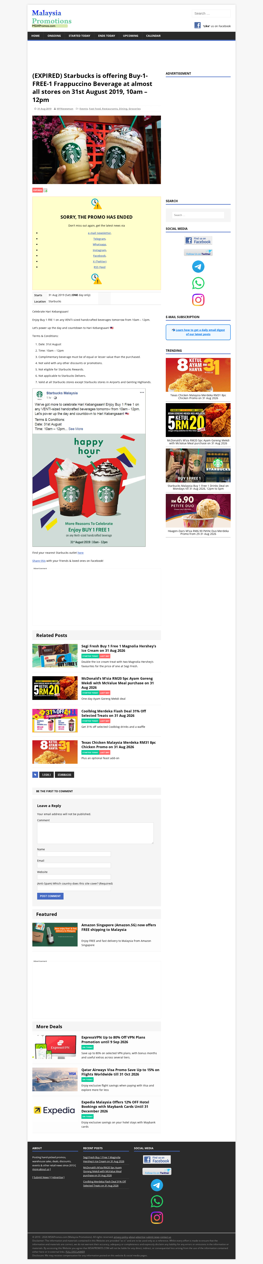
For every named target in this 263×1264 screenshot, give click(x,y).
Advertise (57, 1177)
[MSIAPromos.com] (131, 18)
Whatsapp (99, 244)
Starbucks (64, 774)
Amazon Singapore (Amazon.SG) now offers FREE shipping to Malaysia (118, 927)
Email (40, 860)
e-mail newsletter (99, 233)
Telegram (99, 239)
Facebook (99, 256)
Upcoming (130, 36)
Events (84, 108)
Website (42, 872)
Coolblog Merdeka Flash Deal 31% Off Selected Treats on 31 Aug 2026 (113, 713)
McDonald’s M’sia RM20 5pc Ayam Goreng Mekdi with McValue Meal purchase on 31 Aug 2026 (117, 683)
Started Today (79, 36)
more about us (40, 1169)
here (81, 552)
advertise (141, 1237)
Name (41, 849)
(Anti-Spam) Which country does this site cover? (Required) (75, 883)
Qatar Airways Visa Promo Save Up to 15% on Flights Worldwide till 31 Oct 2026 (120, 1071)
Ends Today (106, 36)
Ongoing (54, 36)
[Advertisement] (131, 54)
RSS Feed (100, 267)
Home (35, 36)
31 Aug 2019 (44, 108)
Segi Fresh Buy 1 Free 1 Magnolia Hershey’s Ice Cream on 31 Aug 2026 (118, 648)
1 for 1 (46, 774)
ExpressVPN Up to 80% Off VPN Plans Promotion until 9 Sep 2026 (113, 1039)
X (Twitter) (99, 261)
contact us (165, 1237)
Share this (39, 561)
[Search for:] (211, 13)
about (132, 1237)
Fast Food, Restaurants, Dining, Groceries (115, 108)
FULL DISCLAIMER (75, 1251)
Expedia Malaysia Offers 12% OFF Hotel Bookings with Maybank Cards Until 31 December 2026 (115, 1106)
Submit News (41, 1177)
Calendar (153, 36)
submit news (153, 1237)
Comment (43, 820)
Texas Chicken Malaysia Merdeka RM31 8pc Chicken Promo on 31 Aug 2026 (118, 744)
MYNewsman (65, 108)
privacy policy (121, 1237)
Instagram (99, 250)
